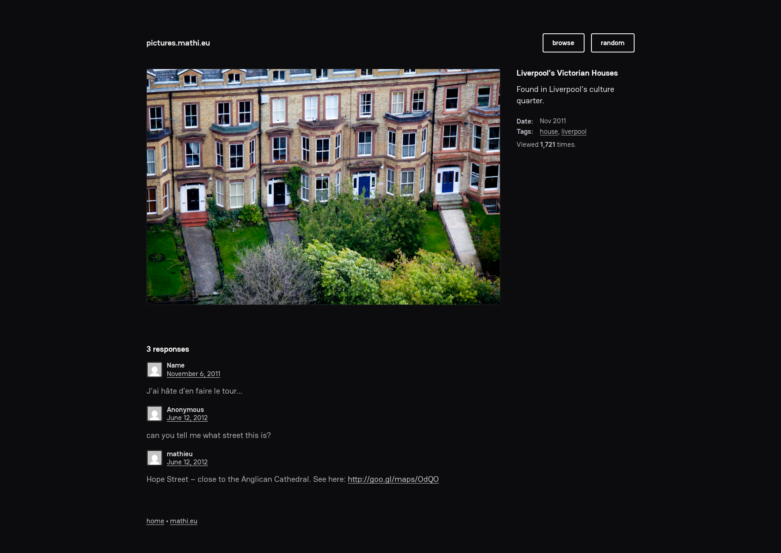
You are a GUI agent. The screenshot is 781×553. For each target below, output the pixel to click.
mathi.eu (183, 520)
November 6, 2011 (193, 373)
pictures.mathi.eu (178, 42)
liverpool (574, 131)
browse (563, 42)
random (612, 42)
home (155, 520)
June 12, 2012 (187, 417)
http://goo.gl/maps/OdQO (393, 479)
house (549, 131)
